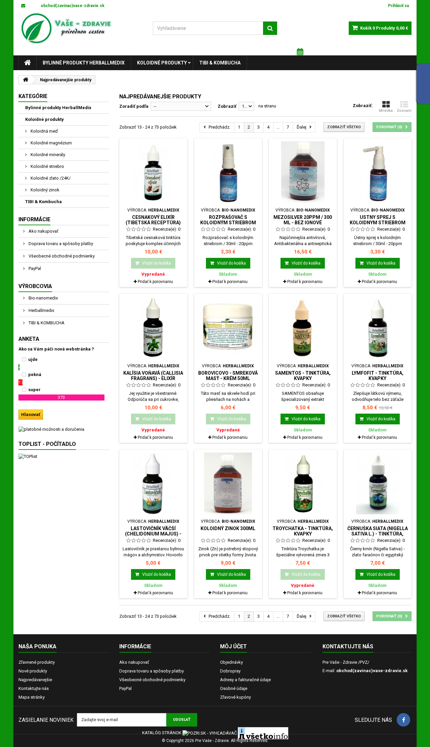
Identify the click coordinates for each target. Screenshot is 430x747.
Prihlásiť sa (398, 5)
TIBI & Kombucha (220, 62)
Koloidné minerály (47, 154)
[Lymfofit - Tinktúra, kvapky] (378, 328)
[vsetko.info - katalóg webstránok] (263, 732)
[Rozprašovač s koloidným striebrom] (228, 172)
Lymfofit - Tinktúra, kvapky (377, 375)
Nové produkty (32, 670)
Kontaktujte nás (33, 688)
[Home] (27, 62)
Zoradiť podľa (133, 106)
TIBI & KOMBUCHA (46, 322)
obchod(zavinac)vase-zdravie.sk (371, 670)
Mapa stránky (31, 697)
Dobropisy (230, 670)
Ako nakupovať (43, 231)
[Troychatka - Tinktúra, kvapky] (303, 484)
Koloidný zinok (44, 189)
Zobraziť (227, 106)
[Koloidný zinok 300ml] (228, 484)
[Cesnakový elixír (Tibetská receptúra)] (153, 172)
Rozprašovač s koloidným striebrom (228, 220)
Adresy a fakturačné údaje (245, 679)
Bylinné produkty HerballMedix (84, 62)
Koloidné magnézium (51, 142)
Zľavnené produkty (36, 662)
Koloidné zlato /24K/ (50, 178)
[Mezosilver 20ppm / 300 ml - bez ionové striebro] (303, 172)
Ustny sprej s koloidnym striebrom (377, 220)
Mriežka (386, 110)
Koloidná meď (44, 131)
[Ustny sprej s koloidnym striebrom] (378, 172)
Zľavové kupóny (235, 697)
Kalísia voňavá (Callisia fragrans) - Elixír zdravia (153, 378)
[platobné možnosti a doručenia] (63, 429)
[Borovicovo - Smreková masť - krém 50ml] (228, 328)
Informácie (34, 219)
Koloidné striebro (47, 166)
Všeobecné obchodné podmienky (61, 256)
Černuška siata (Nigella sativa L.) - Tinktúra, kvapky (377, 534)
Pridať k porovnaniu (155, 281)
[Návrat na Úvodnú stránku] (25, 80)
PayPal (34, 268)
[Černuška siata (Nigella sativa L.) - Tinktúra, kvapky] (378, 484)
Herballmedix (41, 310)
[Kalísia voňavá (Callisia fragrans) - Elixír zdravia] (153, 328)
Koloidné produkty (162, 62)
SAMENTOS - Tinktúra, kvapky (303, 375)
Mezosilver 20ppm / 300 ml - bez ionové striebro (302, 223)
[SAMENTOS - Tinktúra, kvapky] (303, 328)
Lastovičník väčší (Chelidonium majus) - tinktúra (153, 534)
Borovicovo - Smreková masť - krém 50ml (228, 375)
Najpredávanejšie (35, 679)
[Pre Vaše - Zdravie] (80, 28)
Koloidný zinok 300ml (228, 528)
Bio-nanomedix (43, 297)
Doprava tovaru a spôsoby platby (60, 243)
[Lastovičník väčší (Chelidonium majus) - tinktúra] (153, 484)
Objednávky (231, 662)
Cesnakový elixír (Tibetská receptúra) (153, 220)
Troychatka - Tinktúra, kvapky (302, 531)
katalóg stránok (161, 732)
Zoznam (404, 110)
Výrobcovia (35, 286)
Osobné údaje (233, 688)
